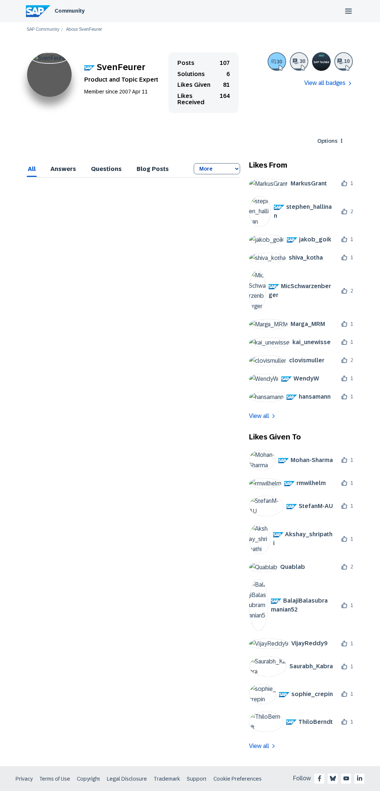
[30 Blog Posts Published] (299, 61)
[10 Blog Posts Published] (343, 61)
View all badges (324, 83)
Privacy (24, 779)
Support (197, 779)
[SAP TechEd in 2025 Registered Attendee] (321, 61)
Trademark (167, 779)
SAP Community (43, 29)
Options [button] (327, 141)
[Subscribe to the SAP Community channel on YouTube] (346, 778)
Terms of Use (54, 779)
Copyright (88, 779)
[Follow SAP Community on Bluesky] (333, 778)
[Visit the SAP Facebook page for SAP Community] (319, 778)
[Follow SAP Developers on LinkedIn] (360, 778)
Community (70, 11)
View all (259, 416)
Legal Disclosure (127, 779)
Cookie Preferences (237, 779)
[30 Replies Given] (277, 61)
